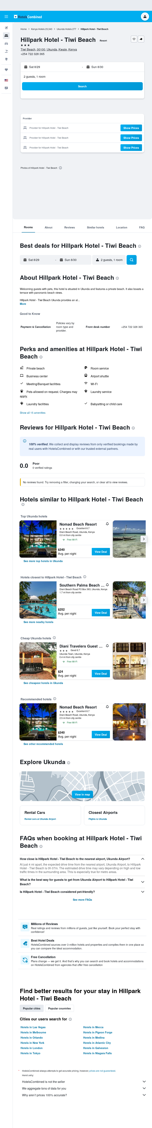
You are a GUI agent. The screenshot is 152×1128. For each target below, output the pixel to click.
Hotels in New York (32, 1043)
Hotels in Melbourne (33, 1032)
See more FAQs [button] (82, 899)
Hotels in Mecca (93, 1027)
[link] (43, 561)
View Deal (101, 551)
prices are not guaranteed (102, 1070)
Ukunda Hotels (64, 28)
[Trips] (6, 69)
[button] (6, 16)
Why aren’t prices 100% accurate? (44, 1095)
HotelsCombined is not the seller (43, 1081)
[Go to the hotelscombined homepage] (27, 16)
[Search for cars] (6, 43)
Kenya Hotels (38, 28)
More (23, 304)
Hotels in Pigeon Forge (97, 1032)
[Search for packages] (6, 51)
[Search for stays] (6, 35)
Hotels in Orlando (32, 1037)
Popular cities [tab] (31, 1008)
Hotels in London (32, 1048)
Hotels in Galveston (95, 1048)
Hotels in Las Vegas (33, 1027)
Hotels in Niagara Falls (97, 1053)
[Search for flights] (6, 28)
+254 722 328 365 (32, 54)
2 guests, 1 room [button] (34, 76)
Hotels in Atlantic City (97, 1043)
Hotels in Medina (94, 1037)
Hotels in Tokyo (30, 1053)
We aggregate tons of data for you (44, 1088)
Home (24, 28)
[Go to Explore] (6, 59)
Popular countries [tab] (59, 1008)
